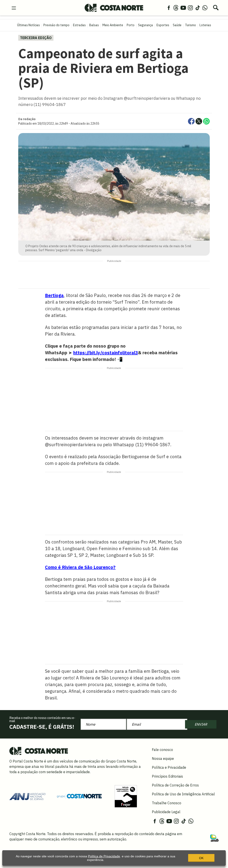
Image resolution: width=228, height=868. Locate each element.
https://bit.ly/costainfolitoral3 (105, 353)
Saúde (177, 25)
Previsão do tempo (56, 25)
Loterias (205, 25)
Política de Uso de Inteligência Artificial (183, 794)
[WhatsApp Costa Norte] (205, 7)
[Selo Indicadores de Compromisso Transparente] (126, 796)
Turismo (190, 25)
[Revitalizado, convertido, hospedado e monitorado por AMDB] (214, 838)
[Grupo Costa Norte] (79, 796)
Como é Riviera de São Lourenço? (80, 567)
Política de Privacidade (104, 856)
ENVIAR (201, 724)
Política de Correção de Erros (175, 785)
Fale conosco (162, 749)
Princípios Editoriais (167, 776)
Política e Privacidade (169, 767)
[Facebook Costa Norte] (169, 7)
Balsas (94, 25)
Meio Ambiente (112, 25)
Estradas (79, 25)
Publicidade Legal (166, 812)
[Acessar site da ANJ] (27, 796)
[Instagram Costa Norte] (190, 7)
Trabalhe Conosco (166, 803)
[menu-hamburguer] (13, 7)
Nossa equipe (163, 758)
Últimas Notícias (28, 25)
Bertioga (54, 295)
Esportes (163, 25)
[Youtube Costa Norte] (183, 7)
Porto (130, 25)
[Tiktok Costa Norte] (198, 7)
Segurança (145, 25)
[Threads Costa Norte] (176, 7)
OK (201, 858)
